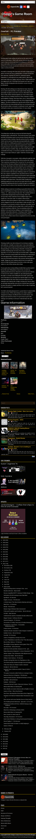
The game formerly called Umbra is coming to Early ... (19, 673)
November (7, 568)
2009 (4, 748)
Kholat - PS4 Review (9, 606)
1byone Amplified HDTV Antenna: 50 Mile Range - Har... (19, 593)
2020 (4, 554)
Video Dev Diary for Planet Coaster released (16, 664)
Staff (2, 811)
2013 (4, 739)
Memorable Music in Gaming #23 (13, 686)
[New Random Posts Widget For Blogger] (33, 457)
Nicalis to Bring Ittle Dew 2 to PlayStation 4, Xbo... (17, 660)
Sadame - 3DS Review (10, 682)
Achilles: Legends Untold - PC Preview (5, 373)
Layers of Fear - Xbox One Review (13, 691)
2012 (4, 741)
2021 (4, 552)
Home (3, 26)
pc (19, 26)
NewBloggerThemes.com (28, 837)
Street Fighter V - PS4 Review (12, 721)
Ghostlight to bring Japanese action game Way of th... (18, 644)
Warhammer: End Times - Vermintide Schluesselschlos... (14, 625)
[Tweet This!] (7, 353)
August (6, 575)
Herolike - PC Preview (10, 707)
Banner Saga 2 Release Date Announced (14, 609)
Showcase (4, 826)
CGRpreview (9, 26)
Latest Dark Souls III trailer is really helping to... (17, 723)
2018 (4, 559)
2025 (4, 542)
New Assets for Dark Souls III (12, 714)
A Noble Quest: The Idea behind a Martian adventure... (18, 602)
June (5, 579)
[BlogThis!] (4, 356)
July (5, 577)
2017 (4, 561)
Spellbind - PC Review (10, 597)
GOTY (2, 828)
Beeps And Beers (5, 816)
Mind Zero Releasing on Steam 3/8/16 (14, 710)
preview (31, 26)
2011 (4, 744)
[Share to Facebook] (7, 356)
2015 (4, 734)
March (6, 586)
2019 (4, 556)
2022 (4, 549)
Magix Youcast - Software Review (13, 618)
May (5, 582)
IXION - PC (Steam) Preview (13, 372)
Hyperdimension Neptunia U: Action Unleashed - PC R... (19, 651)
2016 (4, 563)
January (6, 731)
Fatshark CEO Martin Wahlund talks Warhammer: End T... (18, 696)
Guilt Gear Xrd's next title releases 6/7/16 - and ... (17, 649)
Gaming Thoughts (6, 818)
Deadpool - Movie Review (11, 667)
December (7, 565)
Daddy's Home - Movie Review (12, 633)
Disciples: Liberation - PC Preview (22, 372)
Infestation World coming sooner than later (15, 595)
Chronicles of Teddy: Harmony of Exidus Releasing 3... (18, 622)
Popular (4, 754)
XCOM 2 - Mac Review (10, 613)
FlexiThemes (10, 837)
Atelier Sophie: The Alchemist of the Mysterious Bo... (18, 653)
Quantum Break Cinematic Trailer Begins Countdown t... (19, 630)
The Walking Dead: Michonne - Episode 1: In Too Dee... (18, 701)
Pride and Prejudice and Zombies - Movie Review (17, 611)
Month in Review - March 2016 (12, 591)
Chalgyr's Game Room (17, 834)
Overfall (16, 26)
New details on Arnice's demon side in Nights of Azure (19, 689)
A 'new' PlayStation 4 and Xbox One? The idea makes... (19, 640)
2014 (4, 736)
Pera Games (24, 26)
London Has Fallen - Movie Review (13, 655)
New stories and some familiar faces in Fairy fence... (18, 699)
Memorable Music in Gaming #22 (13, 712)
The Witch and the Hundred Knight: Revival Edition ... (18, 662)
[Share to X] (6, 356)
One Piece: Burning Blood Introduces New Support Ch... (19, 693)
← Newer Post (5, 394)
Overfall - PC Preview (11, 31)
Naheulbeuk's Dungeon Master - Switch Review (20, 775)
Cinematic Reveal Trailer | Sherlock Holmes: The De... (18, 684)
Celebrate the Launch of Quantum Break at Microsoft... (18, 615)
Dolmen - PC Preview (5, 386)
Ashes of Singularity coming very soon (14, 637)
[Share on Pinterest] (9, 353)
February (6, 729)
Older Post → (31, 394)
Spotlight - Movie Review (11, 680)
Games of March (8, 725)
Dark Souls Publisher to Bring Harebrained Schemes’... (19, 719)
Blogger (33, 834)
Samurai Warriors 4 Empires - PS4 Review (15, 675)
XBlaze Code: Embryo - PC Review (13, 658)
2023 (4, 547)
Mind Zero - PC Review (10, 604)
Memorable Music (6, 823)
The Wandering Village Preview (13, 388)
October (6, 570)
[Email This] (2, 356)
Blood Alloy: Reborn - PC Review (13, 642)
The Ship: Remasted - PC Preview (13, 716)
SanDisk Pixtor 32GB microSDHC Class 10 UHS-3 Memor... (17, 670)
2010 (4, 746)
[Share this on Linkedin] (11, 353)
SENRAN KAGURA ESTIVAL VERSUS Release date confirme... (18, 704)
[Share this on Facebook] (5, 353)
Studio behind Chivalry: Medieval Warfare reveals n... (18, 677)
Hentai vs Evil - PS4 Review (16, 766)
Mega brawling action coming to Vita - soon (16, 588)
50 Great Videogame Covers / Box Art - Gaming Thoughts (19, 758)
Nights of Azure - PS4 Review (12, 600)
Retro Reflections (5, 821)
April (5, 584)
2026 (4, 540)
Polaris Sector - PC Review (11, 628)
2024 (4, 545)
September (7, 572)
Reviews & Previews (6, 813)
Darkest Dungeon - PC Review (12, 620)
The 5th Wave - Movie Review (12, 646)
